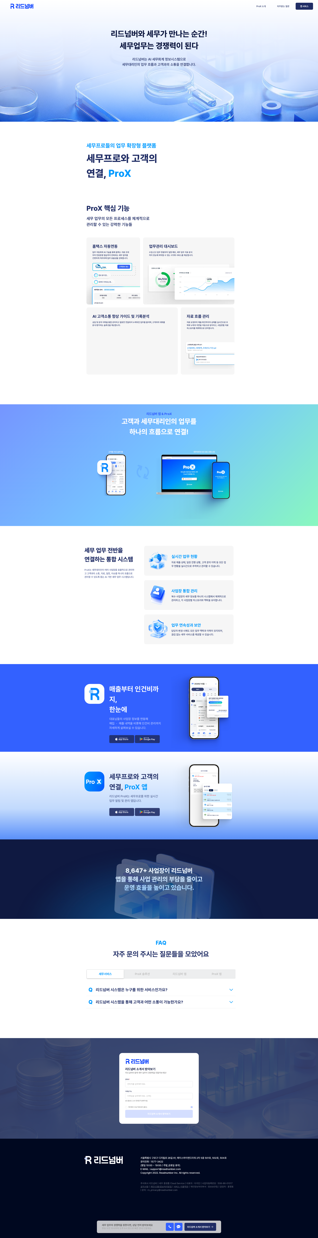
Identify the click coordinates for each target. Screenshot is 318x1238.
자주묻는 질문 (283, 6)
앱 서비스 (304, 6)
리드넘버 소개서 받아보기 (159, 1113)
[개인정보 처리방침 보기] (192, 1107)
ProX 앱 (217, 974)
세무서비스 (105, 974)
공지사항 (144, 1186)
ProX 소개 (261, 6)
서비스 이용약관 (181, 1186)
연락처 (127, 1079)
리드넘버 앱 (179, 974)
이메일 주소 (128, 1091)
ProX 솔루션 (142, 974)
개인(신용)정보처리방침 (161, 1186)
